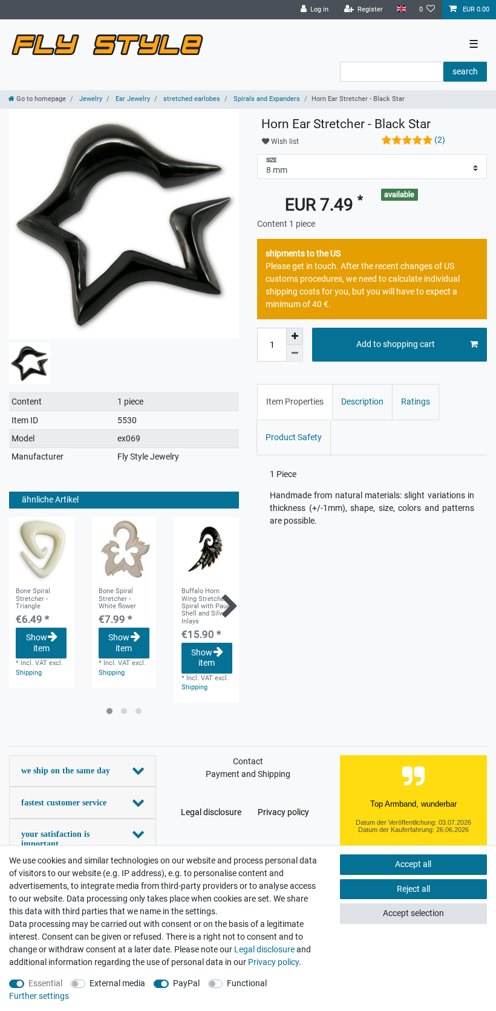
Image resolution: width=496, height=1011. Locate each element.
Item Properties (295, 401)
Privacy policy (283, 812)
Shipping (29, 673)
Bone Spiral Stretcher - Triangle (33, 599)
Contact (248, 761)
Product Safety (294, 437)
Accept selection (413, 913)
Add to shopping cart (395, 344)
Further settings (39, 996)
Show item (38, 642)
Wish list (284, 141)
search (465, 71)
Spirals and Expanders (266, 99)
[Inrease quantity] (294, 336)
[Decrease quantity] (294, 353)
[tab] (295, 402)
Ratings (415, 401)
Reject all (413, 889)
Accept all (413, 864)
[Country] (401, 9)
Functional (247, 983)
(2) (439, 140)
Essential (45, 983)
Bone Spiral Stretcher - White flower (117, 599)
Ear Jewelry (132, 99)
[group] (41, 549)
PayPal (186, 983)
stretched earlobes (191, 99)
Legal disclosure (211, 812)
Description (362, 401)
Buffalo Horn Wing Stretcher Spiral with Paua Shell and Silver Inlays (205, 606)
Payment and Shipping (248, 774)
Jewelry (89, 99)
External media (117, 983)
